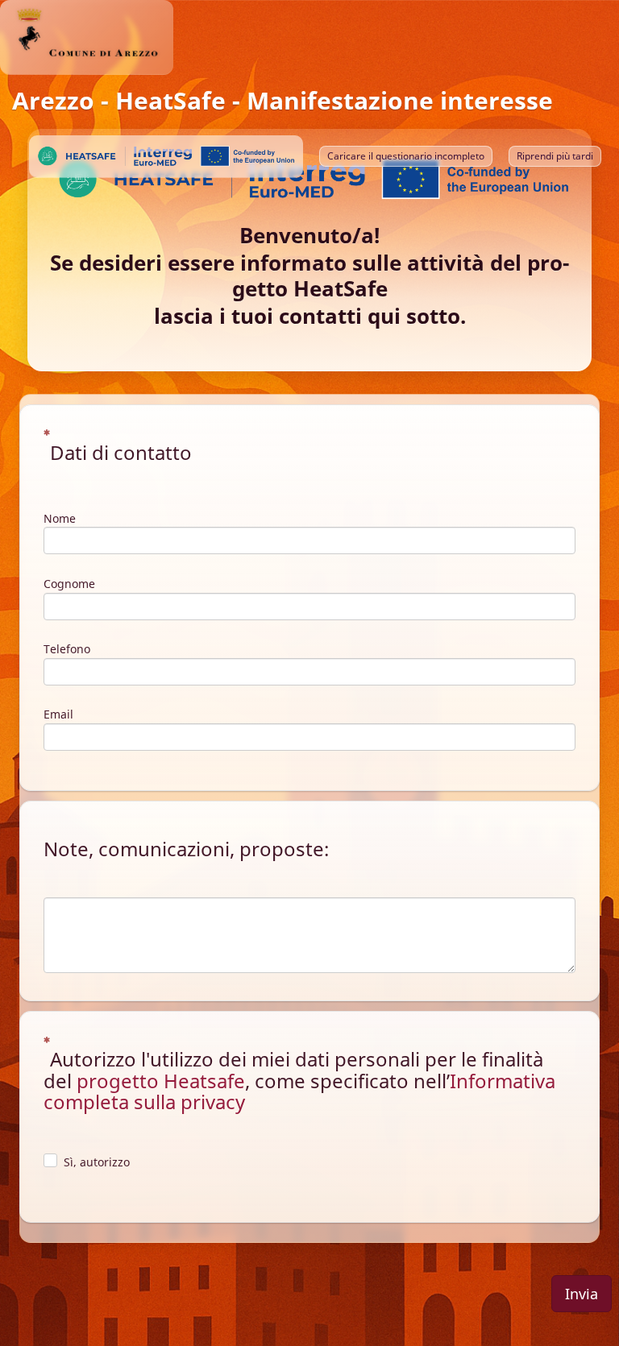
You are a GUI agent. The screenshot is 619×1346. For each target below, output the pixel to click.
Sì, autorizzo (97, 1162)
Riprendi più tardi (555, 156)
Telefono (67, 648)
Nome (60, 518)
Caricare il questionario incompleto (405, 156)
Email (58, 714)
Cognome (69, 583)
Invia (581, 1293)
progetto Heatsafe (161, 1080)
